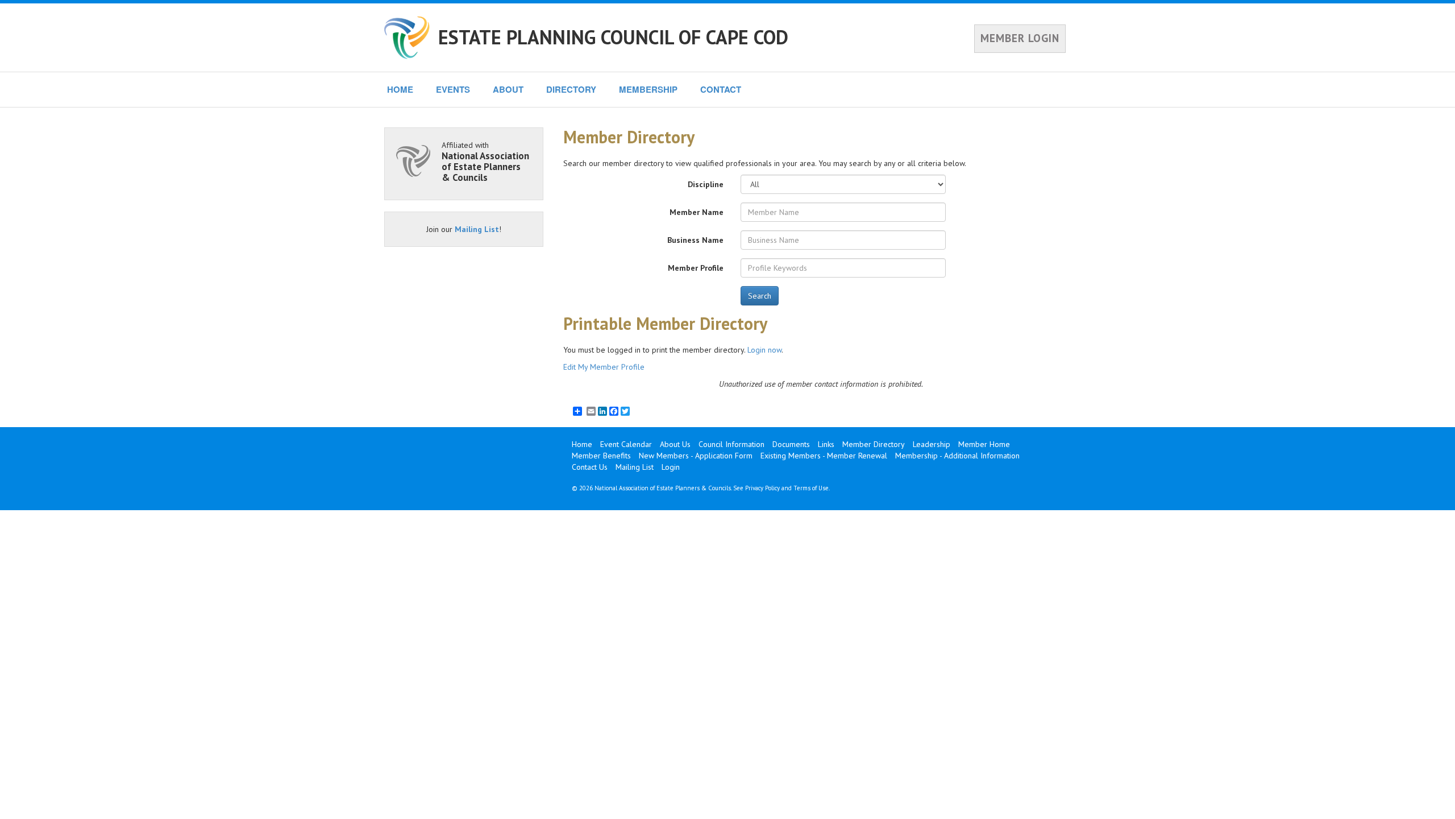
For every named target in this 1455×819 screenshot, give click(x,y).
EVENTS (453, 89)
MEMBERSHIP (648, 89)
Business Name (695, 240)
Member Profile (696, 268)
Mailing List (477, 229)
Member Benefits (601, 455)
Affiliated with (485, 161)
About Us (675, 444)
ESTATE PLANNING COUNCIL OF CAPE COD (613, 36)
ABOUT (508, 89)
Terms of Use (811, 488)
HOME (400, 89)
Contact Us (590, 467)
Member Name (697, 212)
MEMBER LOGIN (1019, 38)
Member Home (984, 444)
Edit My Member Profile (604, 367)
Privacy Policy (762, 488)
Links (826, 444)
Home (582, 444)
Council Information (731, 444)
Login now (764, 350)
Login (671, 467)
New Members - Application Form (696, 455)
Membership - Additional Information (957, 455)
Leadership (931, 444)
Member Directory (873, 444)
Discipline (706, 184)
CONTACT (720, 89)
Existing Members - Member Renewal (823, 455)
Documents (791, 444)
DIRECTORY (571, 89)
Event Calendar (626, 444)
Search (759, 296)
